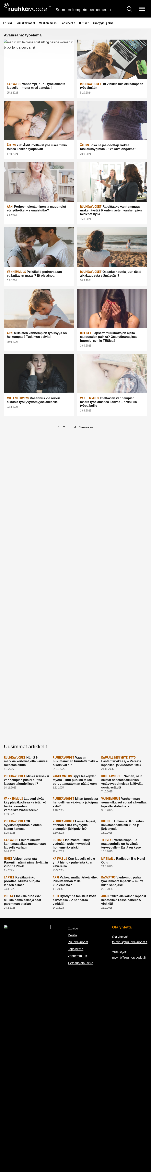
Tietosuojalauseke (80, 963)
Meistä (72, 935)
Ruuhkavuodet (26, 23)
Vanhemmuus (48, 23)
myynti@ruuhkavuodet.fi (129, 957)
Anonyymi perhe (103, 23)
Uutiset (84, 23)
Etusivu (8, 23)
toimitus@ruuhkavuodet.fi (129, 942)
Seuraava (86, 427)
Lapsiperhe (68, 23)
